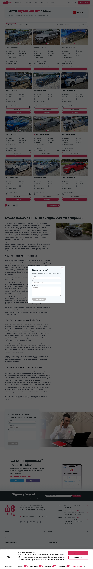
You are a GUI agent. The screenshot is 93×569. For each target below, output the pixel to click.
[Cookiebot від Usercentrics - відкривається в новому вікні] (9, 566)
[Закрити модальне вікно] (62, 268)
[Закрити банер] (90, 551)
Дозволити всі (78, 553)
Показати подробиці (78, 566)
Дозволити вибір (78, 557)
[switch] (41, 566)
